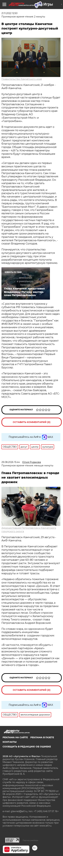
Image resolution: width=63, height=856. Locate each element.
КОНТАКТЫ (9, 741)
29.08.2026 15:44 (10, 462)
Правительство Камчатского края (21, 79)
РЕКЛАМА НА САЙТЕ (15, 737)
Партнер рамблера (30, 840)
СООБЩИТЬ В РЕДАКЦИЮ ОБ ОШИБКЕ (27, 746)
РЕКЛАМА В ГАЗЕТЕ (42, 737)
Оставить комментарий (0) (31, 422)
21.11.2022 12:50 (9, 13)
